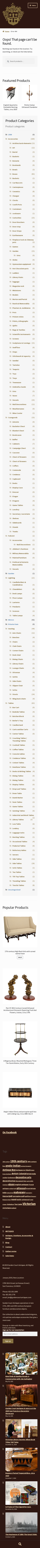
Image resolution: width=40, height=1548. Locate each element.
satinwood (25, 1200)
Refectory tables (19, 850)
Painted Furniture (19, 558)
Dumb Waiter (17, 797)
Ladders (15, 273)
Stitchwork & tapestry (21, 356)
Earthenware (17, 235)
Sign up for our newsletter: (13, 1330)
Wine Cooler (17, 413)
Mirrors (11, 620)
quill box (28, 1196)
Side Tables (17, 859)
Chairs (15, 642)
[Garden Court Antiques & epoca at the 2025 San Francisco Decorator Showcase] (21, 1395)
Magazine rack (18, 286)
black (28, 1170)
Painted (6, 1196)
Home (7, 31)
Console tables (18, 754)
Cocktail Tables (18, 745)
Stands (15, 527)
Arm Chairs (16, 633)
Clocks (15, 200)
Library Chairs (17, 664)
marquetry (29, 1193)
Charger (15, 196)
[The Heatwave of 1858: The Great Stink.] (21, 1522)
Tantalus (16, 365)
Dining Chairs (17, 659)
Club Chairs (17, 646)
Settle (15, 677)
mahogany (20, 1192)
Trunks (15, 531)
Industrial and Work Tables (23, 815)
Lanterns (16, 602)
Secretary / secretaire (21, 514)
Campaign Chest (19, 448)
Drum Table (17, 793)
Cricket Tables (18, 762)
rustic (19, 1199)
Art (13, 148)
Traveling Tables (19, 881)
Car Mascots (17, 183)
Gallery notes (10, 1251)
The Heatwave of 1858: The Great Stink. (21, 1534)
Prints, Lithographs (20, 321)
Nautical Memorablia (20, 303)
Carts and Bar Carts (20, 729)
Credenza (16, 474)
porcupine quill (18, 1196)
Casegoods (12, 417)
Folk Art (11, 536)
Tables (11, 703)
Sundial (15, 360)
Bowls (14, 169)
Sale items (9, 1256)
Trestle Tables (18, 885)
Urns (18, 255)
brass (32, 1170)
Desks (14, 483)
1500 (10, 134)
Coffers (15, 466)
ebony (11, 1184)
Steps (14, 352)
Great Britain (31, 1188)
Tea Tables (16, 872)
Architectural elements (21, 143)
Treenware (16, 382)
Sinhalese (10, 1204)
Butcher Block (18, 716)
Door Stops (17, 231)
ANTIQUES (9, 1231)
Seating (11, 628)
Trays (14, 378)
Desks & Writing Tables (21, 771)
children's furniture (20, 549)
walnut (13, 1208)
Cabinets (16, 444)
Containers (16, 209)
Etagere (15, 501)
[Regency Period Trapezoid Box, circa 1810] (21, 1459)
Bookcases (16, 435)
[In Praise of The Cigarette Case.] (21, 1493)
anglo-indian (13, 1165)
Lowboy (15, 828)
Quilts (14, 325)
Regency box (7, 1199)
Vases (14, 395)
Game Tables (17, 505)
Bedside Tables (18, 712)
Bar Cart (15, 707)
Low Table (16, 824)
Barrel (14, 152)
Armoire (15, 422)
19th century (18, 1161)
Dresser (15, 492)
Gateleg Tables (18, 811)
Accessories (13, 139)
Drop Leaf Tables (19, 789)
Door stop (16, 226)
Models (15, 295)
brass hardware (7, 1174)
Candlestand (17, 725)
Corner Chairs (17, 650)
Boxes (14, 174)
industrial (10, 1193)
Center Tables (18, 734)
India (4, 1193)
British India (31, 1174)
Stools (15, 694)
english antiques (22, 1184)
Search (20, 1544)
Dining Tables (17, 776)
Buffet (15, 439)
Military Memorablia (20, 553)
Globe (14, 260)
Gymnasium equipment (21, 264)
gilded (11, 1188)
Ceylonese (11, 1178)
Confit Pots (17, 204)
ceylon (5, 1178)
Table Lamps (17, 615)
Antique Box (9, 1169)
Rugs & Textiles (18, 330)
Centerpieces (17, 187)
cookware (16, 213)
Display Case (17, 487)
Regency (33, 1196)
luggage (15, 282)
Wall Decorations (19, 404)
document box (21, 1181)
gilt (15, 1188)
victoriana (7, 1208)
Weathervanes (18, 409)
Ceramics (16, 191)
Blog (7, 1242)
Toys (14, 374)
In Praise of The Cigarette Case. (18, 1507)
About (7, 1227)
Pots (14, 312)
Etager (15, 496)
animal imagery (26, 1166)
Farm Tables (17, 802)
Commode (16, 470)
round (13, 1199)
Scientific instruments (21, 334)
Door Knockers (18, 222)
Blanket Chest (18, 430)
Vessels (15, 400)
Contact (8, 1247)
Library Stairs (17, 277)
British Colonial (19, 1173)
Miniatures (16, 290)
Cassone (15, 452)
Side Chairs (16, 681)
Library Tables (18, 819)
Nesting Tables (18, 837)
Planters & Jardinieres (21, 308)
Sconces (15, 611)
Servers (15, 855)
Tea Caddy (18, 1204)
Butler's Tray (17, 720)
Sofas (14, 690)
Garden (15, 251)
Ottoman (16, 672)
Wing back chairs (19, 699)
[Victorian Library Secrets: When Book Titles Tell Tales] (21, 1428)
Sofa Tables (17, 868)
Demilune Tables (19, 767)
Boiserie (15, 161)
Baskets (15, 156)
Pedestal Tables (19, 846)
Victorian (29, 1204)
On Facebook (10, 1132)
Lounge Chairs (18, 668)
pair (11, 1196)
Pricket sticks (18, 317)
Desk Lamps (17, 593)
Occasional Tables (19, 841)
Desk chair (16, 655)
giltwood (21, 1188)
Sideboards (17, 523)
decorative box (9, 1181)
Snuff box (16, 347)
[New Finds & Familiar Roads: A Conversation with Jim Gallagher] (21, 1363)
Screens (15, 339)
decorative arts (23, 1177)
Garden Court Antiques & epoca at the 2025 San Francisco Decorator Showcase (20, 1411)
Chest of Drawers (19, 457)
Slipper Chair (17, 685)
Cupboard (16, 479)
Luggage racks (18, 833)
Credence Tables (19, 758)
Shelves (15, 518)
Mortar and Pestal (19, 299)
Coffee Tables (18, 749)
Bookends (16, 165)
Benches (15, 637)
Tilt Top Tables (18, 876)
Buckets (15, 178)
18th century (6, 1162)
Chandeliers (17, 589)
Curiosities (16, 218)
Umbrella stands (19, 387)
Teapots (15, 369)
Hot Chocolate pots (20, 268)
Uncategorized (14, 890)
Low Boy (15, 509)
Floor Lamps (17, 598)
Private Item (13, 624)
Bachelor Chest (18, 426)
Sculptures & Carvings (21, 343)
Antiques (19, 1170)
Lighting (11, 578)
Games (15, 247)
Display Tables (18, 784)
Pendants (16, 607)
